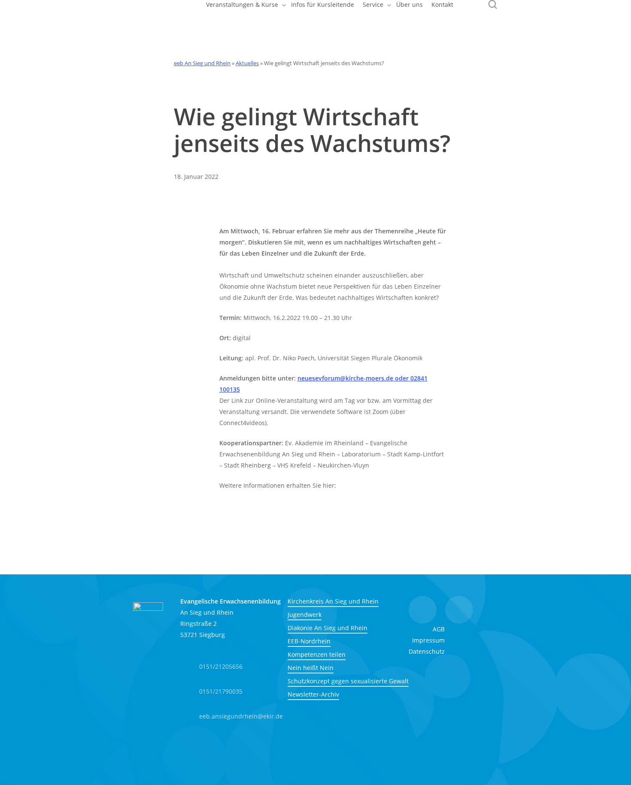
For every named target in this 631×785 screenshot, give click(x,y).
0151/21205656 (221, 666)
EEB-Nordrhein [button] (309, 641)
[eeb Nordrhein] (234, 750)
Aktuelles (247, 63)
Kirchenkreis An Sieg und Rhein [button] (333, 601)
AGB (439, 629)
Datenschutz (427, 651)
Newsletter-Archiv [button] (313, 694)
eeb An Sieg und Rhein (202, 63)
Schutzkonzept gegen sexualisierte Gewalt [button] (348, 681)
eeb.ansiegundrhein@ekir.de (241, 716)
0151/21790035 (221, 691)
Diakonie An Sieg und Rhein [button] (327, 628)
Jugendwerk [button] (305, 614)
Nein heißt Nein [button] (311, 668)
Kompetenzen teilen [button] (317, 654)
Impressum (428, 640)
